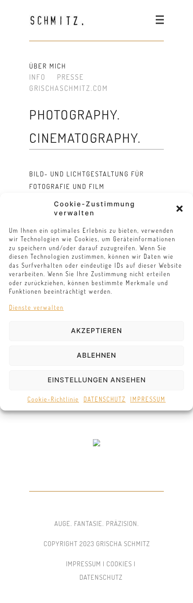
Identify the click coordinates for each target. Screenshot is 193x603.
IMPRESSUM (148, 399)
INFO (37, 77)
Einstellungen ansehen (97, 380)
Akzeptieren (96, 330)
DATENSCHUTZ (104, 399)
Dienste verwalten (36, 307)
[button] (179, 208)
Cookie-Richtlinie (53, 399)
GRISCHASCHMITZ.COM (68, 88)
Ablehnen (96, 355)
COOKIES (119, 564)
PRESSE (70, 77)
